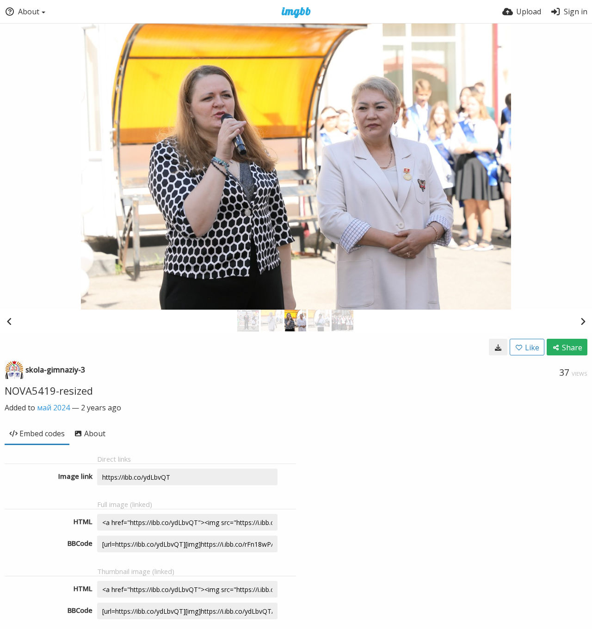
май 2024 (53, 408)
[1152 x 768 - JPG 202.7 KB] (498, 347)
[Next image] (583, 321)
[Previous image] (9, 321)
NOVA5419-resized (49, 390)
